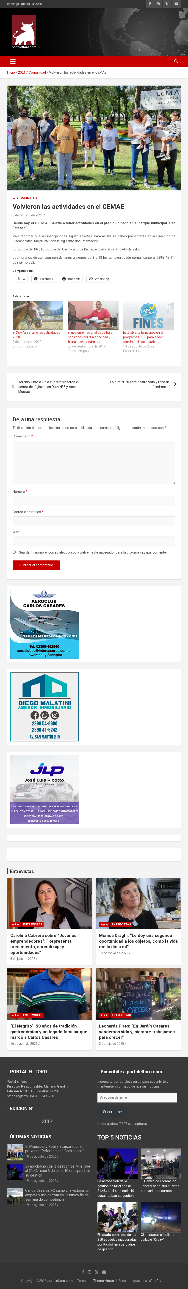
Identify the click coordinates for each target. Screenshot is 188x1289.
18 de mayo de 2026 (113, 953)
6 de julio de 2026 (22, 959)
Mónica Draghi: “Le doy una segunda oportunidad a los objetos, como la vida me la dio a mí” (138, 941)
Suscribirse (112, 1111)
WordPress (157, 1281)
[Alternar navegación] (13, 61)
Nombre (20, 492)
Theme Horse (103, 1281)
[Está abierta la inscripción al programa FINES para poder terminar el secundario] (148, 315)
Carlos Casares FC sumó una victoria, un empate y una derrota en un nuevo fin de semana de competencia (57, 1194)
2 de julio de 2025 (111, 1043)
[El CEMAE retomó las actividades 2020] (38, 315)
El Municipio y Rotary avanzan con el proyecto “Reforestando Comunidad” (54, 1148)
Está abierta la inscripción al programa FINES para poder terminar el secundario (143, 337)
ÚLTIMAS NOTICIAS (30, 1137)
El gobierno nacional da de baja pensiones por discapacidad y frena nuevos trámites (90, 337)
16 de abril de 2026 (24, 1043)
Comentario (23, 436)
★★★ (15, 924)
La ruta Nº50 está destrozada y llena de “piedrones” (140, 384)
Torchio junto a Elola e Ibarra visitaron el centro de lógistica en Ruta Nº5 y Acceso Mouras (49, 387)
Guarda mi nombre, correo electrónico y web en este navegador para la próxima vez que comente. (93, 552)
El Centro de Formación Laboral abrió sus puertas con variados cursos (160, 1186)
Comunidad (27, 198)
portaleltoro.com (60, 1281)
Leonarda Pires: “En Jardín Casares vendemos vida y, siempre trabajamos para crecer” (137, 1031)
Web (16, 532)
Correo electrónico (28, 512)
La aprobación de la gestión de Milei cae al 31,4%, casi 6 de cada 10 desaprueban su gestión (57, 1170)
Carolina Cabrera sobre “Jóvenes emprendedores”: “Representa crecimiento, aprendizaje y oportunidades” (43, 944)
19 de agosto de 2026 (40, 1156)
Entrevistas (22, 871)
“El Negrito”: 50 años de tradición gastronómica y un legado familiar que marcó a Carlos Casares (48, 1031)
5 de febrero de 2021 (28, 215)
